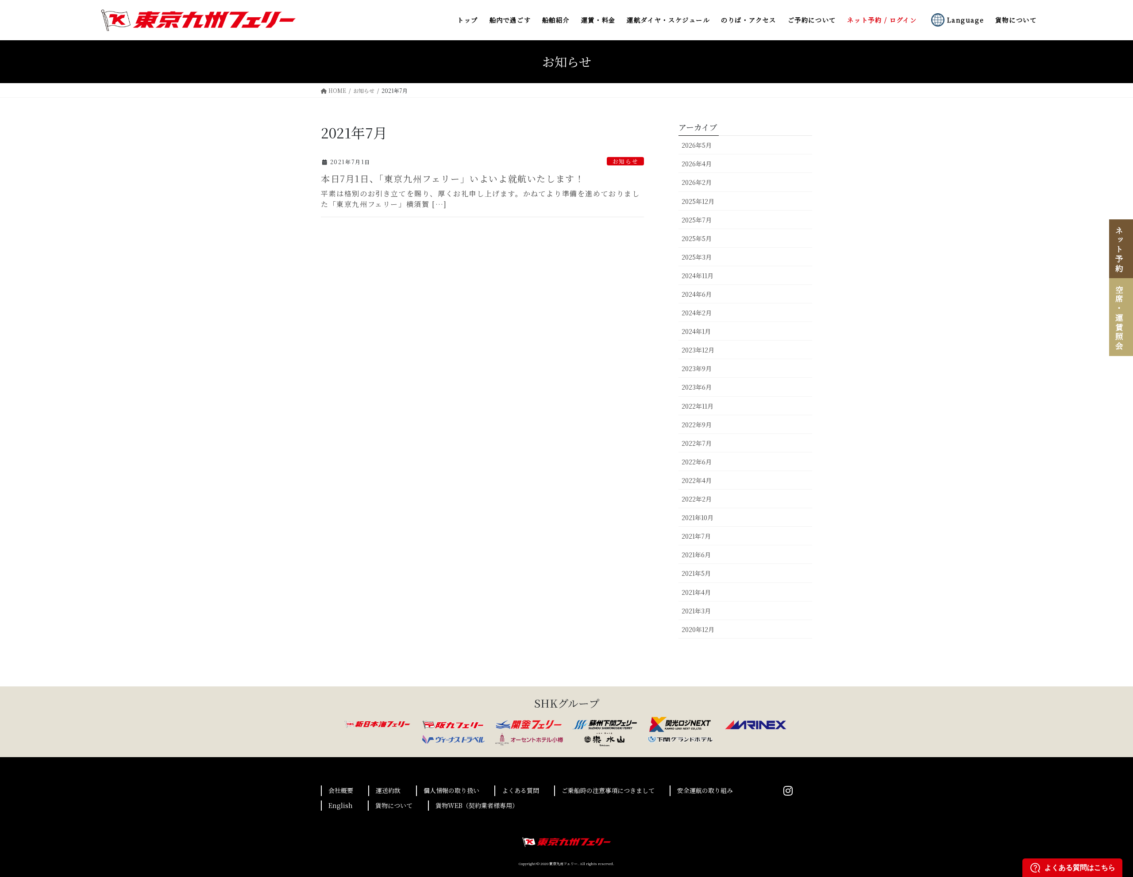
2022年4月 (697, 480)
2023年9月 (697, 368)
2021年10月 (697, 517)
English (340, 805)
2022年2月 (697, 498)
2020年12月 (698, 629)
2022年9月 (697, 424)
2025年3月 (697, 257)
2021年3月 (696, 610)
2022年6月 (697, 461)
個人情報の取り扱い (451, 790)
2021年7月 (696, 536)
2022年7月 (697, 443)
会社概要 (340, 790)
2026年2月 (697, 182)
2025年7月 (697, 219)
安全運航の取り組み (705, 790)
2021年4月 (696, 592)
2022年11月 (697, 406)
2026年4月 (697, 163)
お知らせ (625, 161)
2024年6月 (697, 294)
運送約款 (388, 790)
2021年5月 (696, 573)
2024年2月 (697, 312)
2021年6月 (696, 554)
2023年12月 (698, 349)
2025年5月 (697, 238)
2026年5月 (697, 145)
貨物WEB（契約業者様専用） (476, 805)
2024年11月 (697, 275)
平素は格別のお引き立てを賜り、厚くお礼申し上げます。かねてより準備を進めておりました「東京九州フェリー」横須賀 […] (480, 198)
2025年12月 (698, 201)
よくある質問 (520, 790)
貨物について (393, 805)
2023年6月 (697, 387)
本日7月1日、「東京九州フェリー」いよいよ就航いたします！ (452, 178)
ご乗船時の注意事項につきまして (608, 790)
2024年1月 (696, 331)
